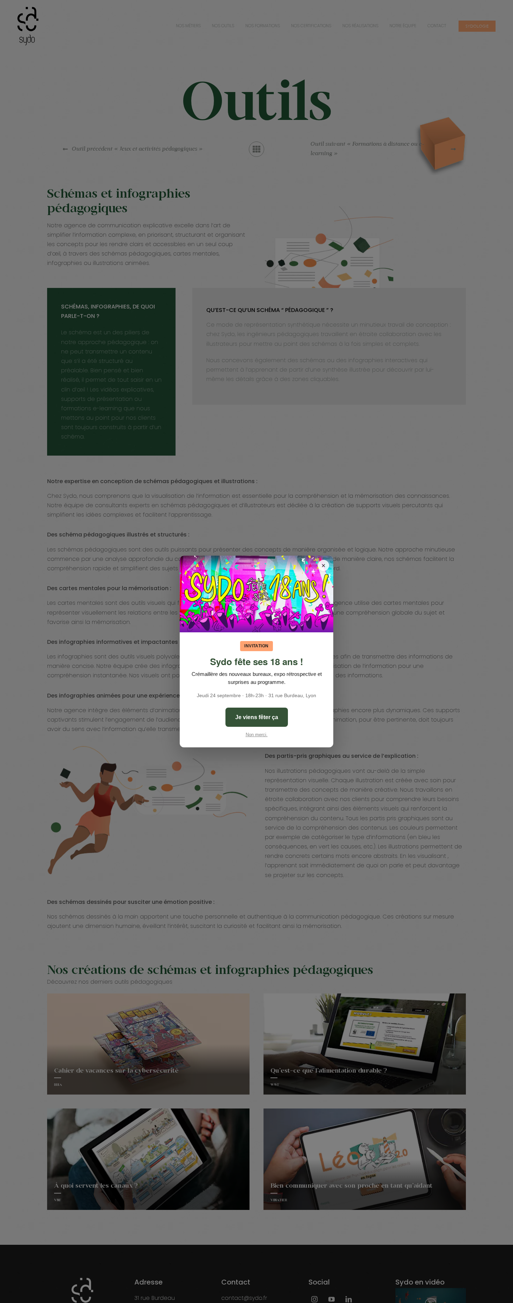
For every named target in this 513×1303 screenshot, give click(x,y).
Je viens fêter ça (256, 717)
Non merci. (257, 734)
